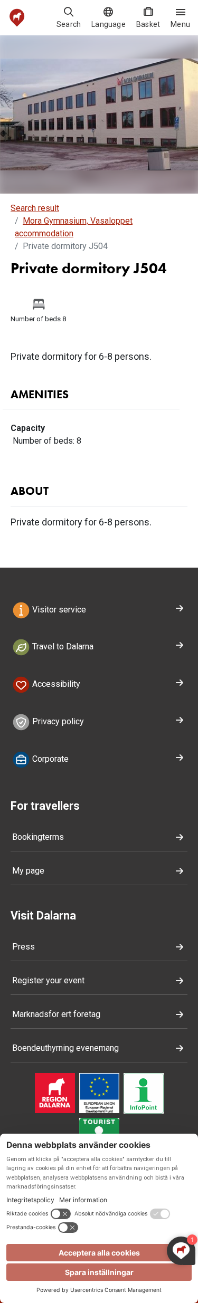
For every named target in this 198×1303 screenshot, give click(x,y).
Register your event (48, 980)
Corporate (49, 759)
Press (23, 947)
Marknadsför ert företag (56, 1014)
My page (28, 871)
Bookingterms (38, 837)
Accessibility (55, 684)
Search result (35, 208)
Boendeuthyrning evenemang (65, 1048)
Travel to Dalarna (61, 647)
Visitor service (58, 610)
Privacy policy (57, 721)
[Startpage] (17, 17)
